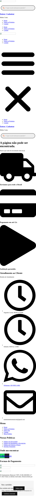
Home (5, 20)
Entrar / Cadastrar (7, 14)
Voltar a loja (19, 488)
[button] (18, 81)
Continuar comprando (9, 493)
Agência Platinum (5, 478)
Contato (6, 24)
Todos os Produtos (9, 22)
